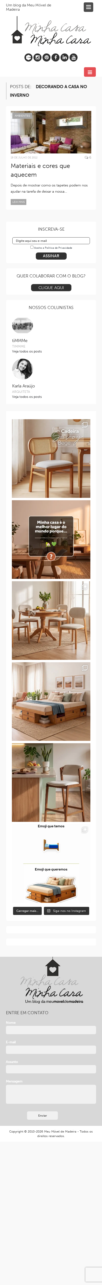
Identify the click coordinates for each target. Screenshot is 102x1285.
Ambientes (22, 115)
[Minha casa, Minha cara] (51, 25)
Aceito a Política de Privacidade (53, 247)
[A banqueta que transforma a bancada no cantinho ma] (51, 782)
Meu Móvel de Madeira (60, 1131)
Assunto (12, 1062)
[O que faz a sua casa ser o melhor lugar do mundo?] (51, 539)
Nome (11, 1023)
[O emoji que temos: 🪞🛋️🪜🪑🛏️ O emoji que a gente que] (51, 863)
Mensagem (14, 1081)
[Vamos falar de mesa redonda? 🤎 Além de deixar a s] (51, 620)
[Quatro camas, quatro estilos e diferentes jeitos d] (51, 701)
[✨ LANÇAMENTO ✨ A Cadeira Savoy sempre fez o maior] (51, 458)
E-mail (11, 1042)
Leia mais (18, 202)
